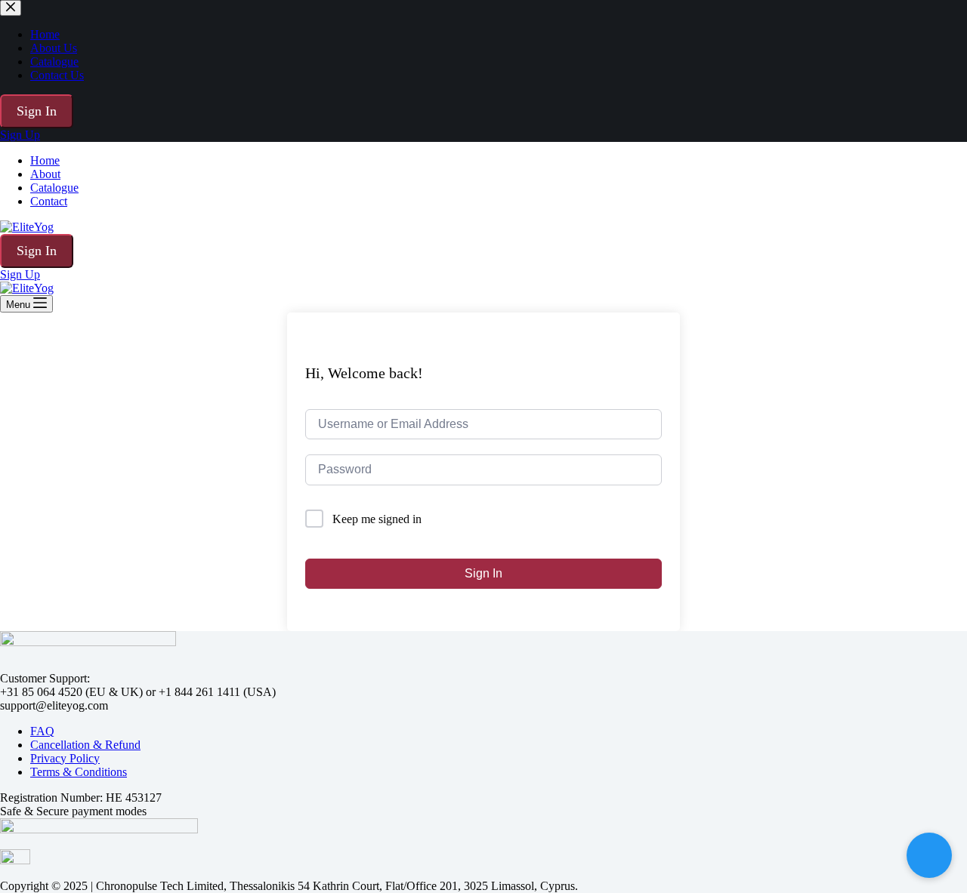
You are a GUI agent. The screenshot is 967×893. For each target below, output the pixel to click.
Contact (48, 201)
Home (45, 160)
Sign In (37, 250)
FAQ (42, 731)
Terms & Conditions (78, 771)
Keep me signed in (377, 519)
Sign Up (20, 274)
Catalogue (54, 187)
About (45, 174)
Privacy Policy (65, 758)
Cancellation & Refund (85, 744)
